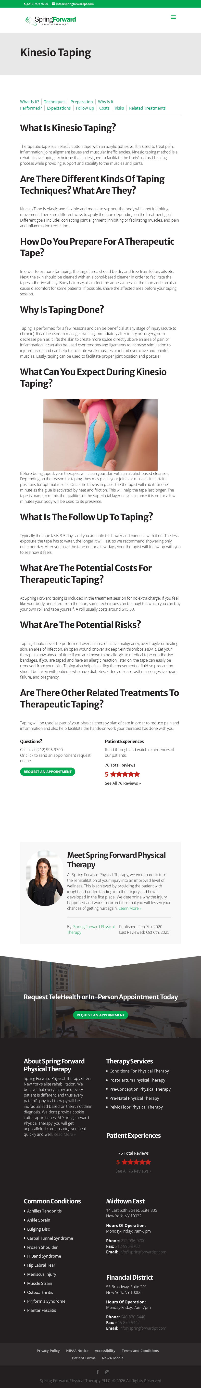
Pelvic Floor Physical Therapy (136, 1107)
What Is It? (29, 101)
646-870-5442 (127, 1322)
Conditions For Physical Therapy (139, 1071)
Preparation (82, 101)
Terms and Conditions (140, 1350)
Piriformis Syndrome (46, 1301)
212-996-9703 (127, 1246)
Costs (104, 108)
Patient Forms (84, 1358)
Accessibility (105, 1350)
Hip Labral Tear (41, 1265)
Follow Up (85, 108)
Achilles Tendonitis (44, 1211)
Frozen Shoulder (42, 1247)
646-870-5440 (133, 1317)
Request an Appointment (48, 771)
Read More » (65, 1134)
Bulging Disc (38, 1229)
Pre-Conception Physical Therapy (140, 1089)
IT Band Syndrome (44, 1256)
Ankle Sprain (38, 1220)
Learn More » (130, 908)
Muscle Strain (39, 1283)
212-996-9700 (133, 1240)
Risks (119, 108)
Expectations (59, 108)
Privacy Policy (48, 1350)
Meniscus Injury (41, 1274)
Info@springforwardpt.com (142, 1252)
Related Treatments (147, 108)
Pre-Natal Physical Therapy (134, 1098)
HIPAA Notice (77, 1350)
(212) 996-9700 (50, 749)
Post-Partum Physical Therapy (137, 1080)
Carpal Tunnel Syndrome (50, 1238)
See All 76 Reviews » (123, 783)
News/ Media (113, 1358)
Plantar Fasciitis (41, 1310)
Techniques (54, 101)
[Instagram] (107, 1372)
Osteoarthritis (40, 1292)
